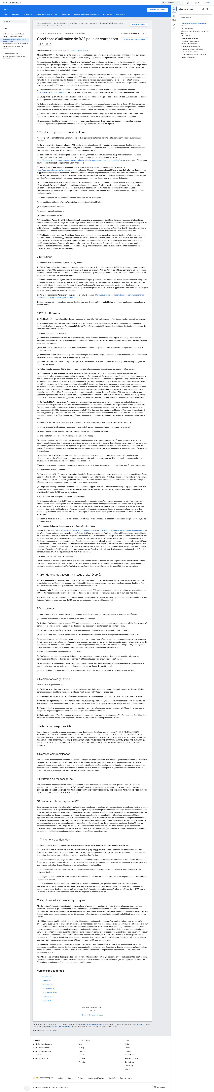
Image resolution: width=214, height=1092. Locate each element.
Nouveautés (107, 14)
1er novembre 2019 (49, 993)
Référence (28, 14)
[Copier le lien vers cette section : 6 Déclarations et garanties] (72, 679)
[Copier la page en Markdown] (47, 44)
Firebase (128, 1051)
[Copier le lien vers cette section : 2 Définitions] (54, 257)
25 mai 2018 (46, 1001)
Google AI (112, 1078)
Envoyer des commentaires (134, 39)
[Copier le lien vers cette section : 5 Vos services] (57, 608)
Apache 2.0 (140, 1024)
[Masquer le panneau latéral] (27, 1088)
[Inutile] (146, 33)
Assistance (120, 14)
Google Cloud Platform (96, 1078)
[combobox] (172, 3)
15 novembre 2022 (49, 989)
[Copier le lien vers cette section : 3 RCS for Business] (62, 313)
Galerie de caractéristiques (46, 14)
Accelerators (37, 1055)
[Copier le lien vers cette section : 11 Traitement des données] (72, 840)
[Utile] (142, 33)
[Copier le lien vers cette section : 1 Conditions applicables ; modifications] (87, 132)
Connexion (207, 3)
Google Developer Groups (41, 1048)
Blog (80, 1044)
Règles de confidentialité (59, 1087)
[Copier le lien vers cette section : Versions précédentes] (66, 971)
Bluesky (81, 1048)
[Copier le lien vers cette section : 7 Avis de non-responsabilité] (73, 726)
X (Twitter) (82, 1058)
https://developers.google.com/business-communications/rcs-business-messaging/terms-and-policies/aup (79, 160)
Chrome (128, 1048)
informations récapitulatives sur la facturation (73, 530)
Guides (5, 14)
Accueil (39, 33)
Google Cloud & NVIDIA (40, 1058)
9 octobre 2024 (48, 976)
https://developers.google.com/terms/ (52, 92)
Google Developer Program (42, 1044)
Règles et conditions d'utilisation (86, 14)
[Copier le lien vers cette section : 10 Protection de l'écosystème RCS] (81, 801)
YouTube (82, 1062)
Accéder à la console (158, 10)
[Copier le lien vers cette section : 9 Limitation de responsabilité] (75, 779)
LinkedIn (81, 1055)
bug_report (203, 9)
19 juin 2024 (46, 980)
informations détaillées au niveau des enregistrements (121, 530)
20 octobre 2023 (48, 984)
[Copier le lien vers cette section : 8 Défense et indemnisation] (72, 754)
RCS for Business (12, 2)
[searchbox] (15, 21)
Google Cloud (129, 1062)
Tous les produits (126, 1078)
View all (127, 1069)
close (210, 9)
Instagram (82, 1051)
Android (127, 1044)
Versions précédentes (80, 50)
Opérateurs (65, 14)
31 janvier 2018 (48, 997)
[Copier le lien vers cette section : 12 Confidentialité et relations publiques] (87, 900)
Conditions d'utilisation (40, 1087)
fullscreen (207, 9)
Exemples (16, 14)
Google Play (129, 1065)
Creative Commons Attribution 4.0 (91, 1024)
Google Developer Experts (42, 1051)
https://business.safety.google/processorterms (55, 170)
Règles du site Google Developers (60, 1026)
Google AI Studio (130, 1055)
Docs (5, 9)
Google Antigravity (131, 1058)
